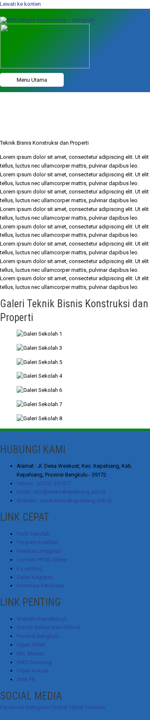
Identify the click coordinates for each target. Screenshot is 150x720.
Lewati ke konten (20, 4)
